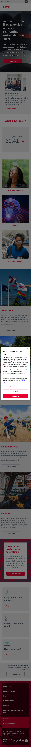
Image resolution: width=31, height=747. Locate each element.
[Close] (27, 349)
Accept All (15, 396)
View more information (15, 386)
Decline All (15, 391)
